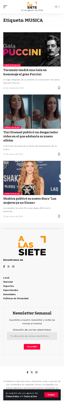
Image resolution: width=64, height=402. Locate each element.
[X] (8, 266)
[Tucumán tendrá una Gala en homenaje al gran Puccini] (32, 49)
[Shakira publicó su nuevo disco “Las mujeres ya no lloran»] (32, 178)
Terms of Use (30, 396)
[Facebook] (4, 266)
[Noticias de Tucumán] (32, 5)
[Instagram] (13, 266)
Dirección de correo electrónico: (32, 329)
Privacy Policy (12, 396)
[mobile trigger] (6, 6)
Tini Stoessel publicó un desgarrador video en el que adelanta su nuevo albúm (30, 136)
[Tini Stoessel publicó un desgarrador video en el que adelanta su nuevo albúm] (32, 112)
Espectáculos (12, 65)
